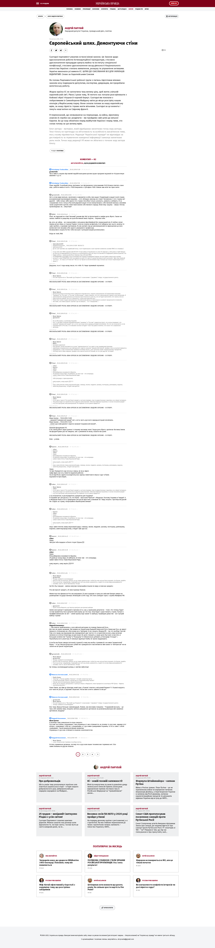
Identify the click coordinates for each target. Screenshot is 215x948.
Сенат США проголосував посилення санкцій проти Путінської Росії (151, 816)
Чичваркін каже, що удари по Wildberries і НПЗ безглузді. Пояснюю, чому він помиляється (59, 862)
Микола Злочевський (60, 674)
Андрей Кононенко (59, 718)
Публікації (86, 9)
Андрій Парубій (74, 28)
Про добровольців (49, 780)
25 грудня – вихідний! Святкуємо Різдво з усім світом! (58, 815)
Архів (147, 9)
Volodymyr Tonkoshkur (60, 169)
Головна (69, 9)
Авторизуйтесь (77, 163)
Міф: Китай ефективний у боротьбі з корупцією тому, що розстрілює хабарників (57, 887)
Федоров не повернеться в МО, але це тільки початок (154, 861)
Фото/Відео (122, 9)
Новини (78, 9)
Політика (57, 151)
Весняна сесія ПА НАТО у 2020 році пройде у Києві (107, 815)
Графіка (113, 9)
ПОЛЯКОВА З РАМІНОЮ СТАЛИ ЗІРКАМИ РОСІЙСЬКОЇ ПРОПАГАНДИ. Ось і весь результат (106, 862)
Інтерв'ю (104, 9)
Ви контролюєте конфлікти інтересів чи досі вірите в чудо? (155, 886)
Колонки (95, 9)
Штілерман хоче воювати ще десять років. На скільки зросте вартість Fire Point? (106, 887)
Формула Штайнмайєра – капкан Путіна (155, 782)
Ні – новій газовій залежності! (104, 780)
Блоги (131, 9)
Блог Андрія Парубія (55, 16)
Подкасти (139, 9)
